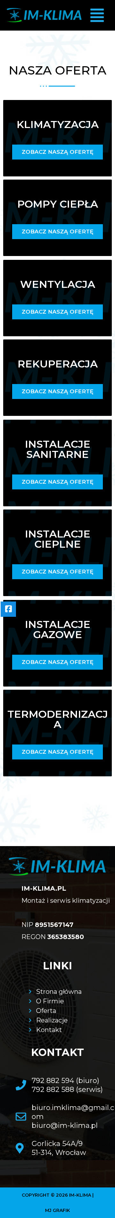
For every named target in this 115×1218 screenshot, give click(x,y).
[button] (97, 15)
